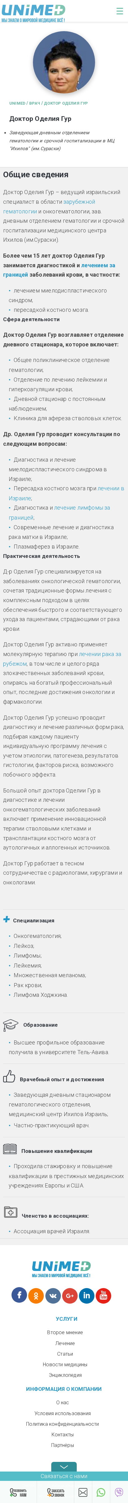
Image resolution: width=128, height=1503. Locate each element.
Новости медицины (65, 1364)
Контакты (63, 1435)
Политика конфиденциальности (62, 1424)
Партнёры (62, 1445)
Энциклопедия (65, 1375)
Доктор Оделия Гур (66, 103)
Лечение (65, 1343)
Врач (34, 103)
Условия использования (62, 1413)
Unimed (17, 103)
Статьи (65, 1354)
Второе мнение (65, 1332)
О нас (62, 1402)
